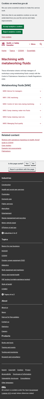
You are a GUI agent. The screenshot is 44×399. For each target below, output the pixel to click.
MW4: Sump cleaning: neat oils (14, 117)
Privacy (27, 370)
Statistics (5, 327)
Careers (4, 331)
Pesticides (6, 194)
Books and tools (7, 343)
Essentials (31, 51)
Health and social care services (13, 189)
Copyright (11, 370)
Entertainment (6, 213)
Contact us (5, 322)
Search (4, 370)
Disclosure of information (22, 374)
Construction (6, 185)
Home (4, 51)
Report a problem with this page (22, 169)
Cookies (20, 370)
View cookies (6, 37)
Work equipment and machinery (13, 270)
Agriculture (5, 209)
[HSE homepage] (10, 44)
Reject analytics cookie (12, 32)
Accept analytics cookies (13, 27)
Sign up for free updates (10, 317)
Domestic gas (7, 199)
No (33, 164)
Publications (6, 151)
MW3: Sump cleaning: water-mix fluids (16, 110)
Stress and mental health (10, 275)
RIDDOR (5, 251)
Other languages (7, 383)
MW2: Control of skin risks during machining (18, 104)
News (4, 312)
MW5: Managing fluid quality (13, 123)
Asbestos (5, 265)
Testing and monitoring (10, 352)
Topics (12, 51)
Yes (27, 164)
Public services (7, 204)
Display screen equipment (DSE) (13, 260)
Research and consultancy (11, 357)
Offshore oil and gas (9, 228)
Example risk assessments (11, 148)
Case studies (6, 145)
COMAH (4, 289)
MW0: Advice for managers (12, 91)
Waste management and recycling (14, 218)
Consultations (25, 378)
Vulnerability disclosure (10, 378)
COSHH (21, 51)
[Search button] (40, 44)
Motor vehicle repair (9, 223)
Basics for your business (11, 246)
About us (5, 308)
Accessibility (6, 374)
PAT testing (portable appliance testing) (16, 279)
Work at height (7, 284)
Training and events (8, 347)
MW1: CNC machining (10, 98)
